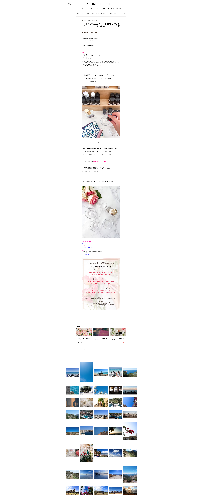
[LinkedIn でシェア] (87, 316)
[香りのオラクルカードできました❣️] (84, 332)
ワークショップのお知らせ (85, 13)
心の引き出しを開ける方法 (100, 13)
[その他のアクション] (119, 20)
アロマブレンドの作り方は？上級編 (101, 339)
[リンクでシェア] (89, 316)
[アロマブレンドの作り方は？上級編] (101, 332)
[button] (124, 13)
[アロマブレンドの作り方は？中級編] (118, 332)
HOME (77, 13)
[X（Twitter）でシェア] (84, 316)
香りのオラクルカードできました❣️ (84, 339)
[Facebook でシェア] (82, 316)
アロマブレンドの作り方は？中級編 (118, 339)
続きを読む (115, 13)
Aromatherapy (109, 13)
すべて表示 (124, 325)
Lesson (93, 13)
